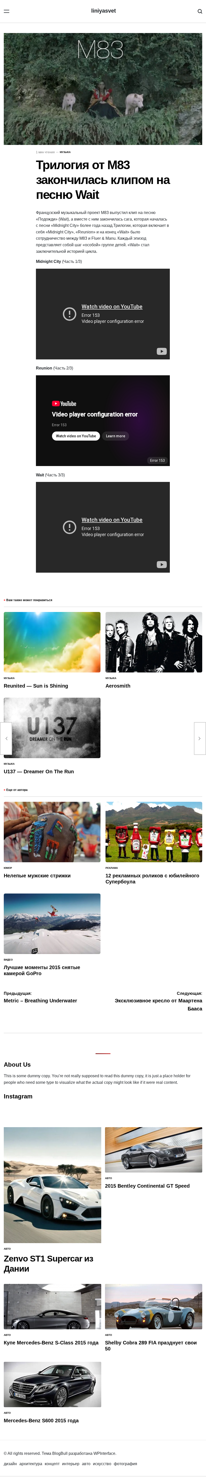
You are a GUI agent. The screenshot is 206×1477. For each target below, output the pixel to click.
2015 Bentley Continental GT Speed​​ (147, 1186)
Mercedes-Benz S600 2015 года (41, 1420)
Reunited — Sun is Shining (36, 686)
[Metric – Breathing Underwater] (6, 738)
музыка (65, 152)
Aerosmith (118, 686)
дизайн (10, 1464)
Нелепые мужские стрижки (37, 875)
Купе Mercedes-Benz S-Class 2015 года (51, 1342)
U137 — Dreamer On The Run (39, 771)
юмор (8, 868)
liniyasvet (103, 11)
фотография (125, 1464)
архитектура (30, 1464)
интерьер (70, 1464)
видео (8, 959)
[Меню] (6, 11)
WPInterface (104, 1453)
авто (7, 1248)
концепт (52, 1464)
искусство (102, 1464)
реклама (112, 868)
